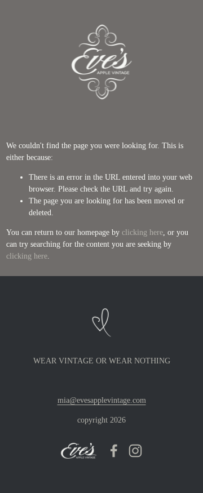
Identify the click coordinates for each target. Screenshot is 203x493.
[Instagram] (135, 451)
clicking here (142, 232)
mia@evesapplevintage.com (102, 400)
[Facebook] (114, 451)
